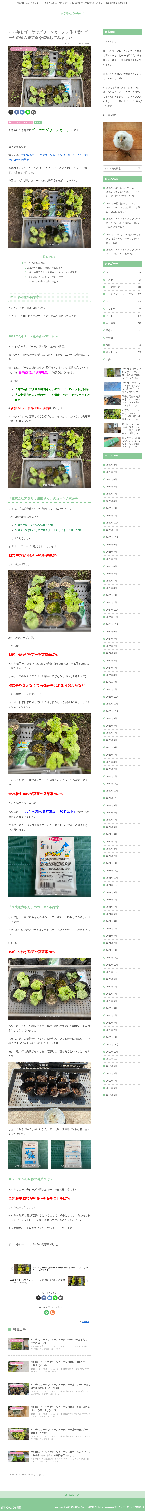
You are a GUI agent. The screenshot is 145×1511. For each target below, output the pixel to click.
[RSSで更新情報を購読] (52, 1312)
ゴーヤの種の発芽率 (34, 263)
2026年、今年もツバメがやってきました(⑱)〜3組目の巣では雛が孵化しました (123, 238)
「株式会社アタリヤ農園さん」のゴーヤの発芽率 (52, 272)
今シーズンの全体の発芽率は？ (43, 281)
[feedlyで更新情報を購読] (46, 1312)
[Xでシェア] (10, 112)
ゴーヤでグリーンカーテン (22, 122)
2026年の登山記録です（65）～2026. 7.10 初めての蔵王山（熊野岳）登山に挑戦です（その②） (123, 192)
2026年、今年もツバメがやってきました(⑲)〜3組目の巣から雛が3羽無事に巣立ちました (123, 223)
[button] (33, 112)
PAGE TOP (73, 1494)
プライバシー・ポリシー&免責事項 (128, 1507)
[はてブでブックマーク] (22, 112)
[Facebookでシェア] (16, 112)
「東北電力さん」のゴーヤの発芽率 (45, 276)
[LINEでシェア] (27, 112)
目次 (45, 256)
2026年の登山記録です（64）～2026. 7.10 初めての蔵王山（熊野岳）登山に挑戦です (123, 207)
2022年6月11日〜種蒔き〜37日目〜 (45, 267)
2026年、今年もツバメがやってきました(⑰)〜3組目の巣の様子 (123, 252)
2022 (39, 122)
